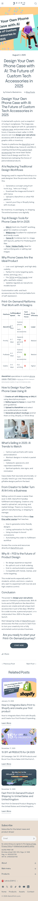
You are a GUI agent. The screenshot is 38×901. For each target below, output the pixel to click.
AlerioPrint (26, 144)
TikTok (11, 277)
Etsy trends (23, 277)
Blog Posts (30, 92)
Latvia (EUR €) (10, 881)
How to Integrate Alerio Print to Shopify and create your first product (18, 708)
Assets (22, 892)
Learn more (6, 723)
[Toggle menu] (2, 3)
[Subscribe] (34, 838)
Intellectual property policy (24, 846)
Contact (30, 892)
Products (12, 892)
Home (4, 892)
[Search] (35, 3)
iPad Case (11, 379)
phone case (8, 129)
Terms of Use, (31, 844)
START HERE (19, 645)
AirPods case (21, 379)
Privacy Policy (7, 846)
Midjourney (10, 233)
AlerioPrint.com (16, 548)
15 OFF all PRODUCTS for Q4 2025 (18, 752)
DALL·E (8, 227)
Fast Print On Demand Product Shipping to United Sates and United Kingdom (18, 796)
